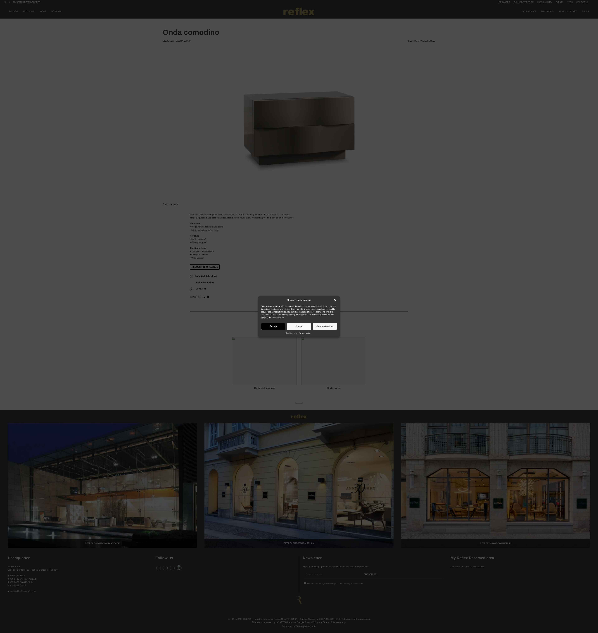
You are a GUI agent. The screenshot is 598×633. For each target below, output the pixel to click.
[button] (335, 300)
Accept (273, 326)
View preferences (325, 326)
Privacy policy (305, 333)
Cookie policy (291, 333)
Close (299, 326)
